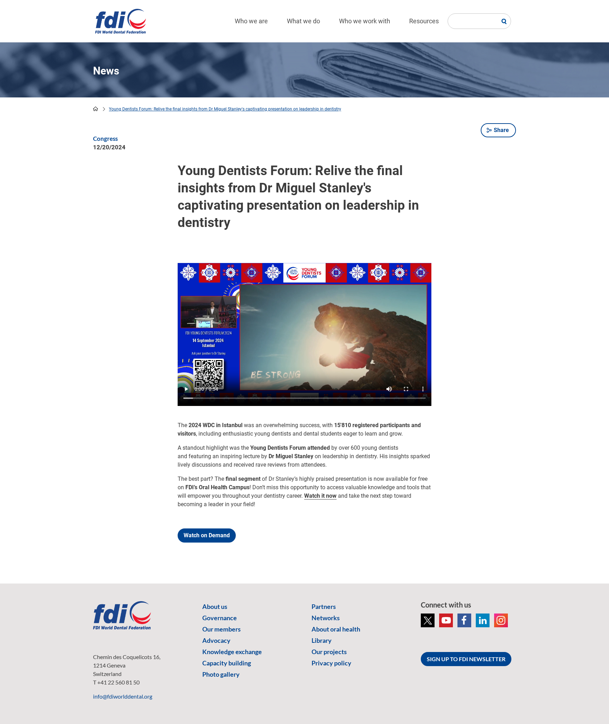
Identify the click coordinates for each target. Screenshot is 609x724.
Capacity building (226, 663)
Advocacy (216, 640)
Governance (219, 618)
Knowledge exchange (232, 652)
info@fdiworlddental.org (122, 696)
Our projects (329, 652)
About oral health (336, 629)
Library (322, 640)
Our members (221, 629)
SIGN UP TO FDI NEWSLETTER (466, 659)
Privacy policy (331, 663)
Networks (326, 618)
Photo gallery (221, 674)
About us (214, 606)
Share (501, 130)
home (95, 108)
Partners (324, 606)
